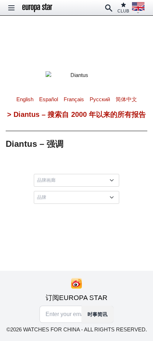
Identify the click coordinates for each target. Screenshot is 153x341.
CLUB (123, 11)
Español (48, 99)
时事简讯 (97, 314)
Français (74, 99)
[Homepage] (37, 8)
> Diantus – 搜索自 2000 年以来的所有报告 (76, 114)
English (24, 99)
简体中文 (126, 99)
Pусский (100, 99)
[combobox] (78, 180)
